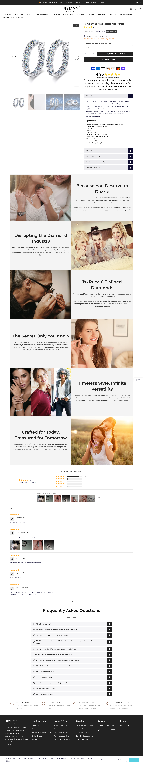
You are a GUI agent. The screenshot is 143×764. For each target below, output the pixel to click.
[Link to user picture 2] (27, 545)
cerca (5, 2)
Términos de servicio (61, 736)
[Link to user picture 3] (38, 545)
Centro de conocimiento (85, 725)
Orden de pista (37, 736)
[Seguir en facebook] (121, 725)
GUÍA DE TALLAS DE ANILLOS (13, 17)
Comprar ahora (108, 60)
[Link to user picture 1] (15, 545)
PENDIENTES (102, 15)
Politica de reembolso (62, 729)
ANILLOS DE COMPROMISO (24, 15)
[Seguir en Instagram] (125, 725)
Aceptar (134, 760)
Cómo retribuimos (83, 732)
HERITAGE (56, 15)
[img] (14, 515)
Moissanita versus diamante (86, 729)
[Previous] (14, 58)
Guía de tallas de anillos (84, 736)
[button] (60, 476)
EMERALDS (80, 15)
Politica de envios (60, 725)
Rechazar (121, 760)
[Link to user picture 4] (49, 545)
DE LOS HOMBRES (126, 15)
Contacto (35, 725)
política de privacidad (62, 740)
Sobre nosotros (37, 729)
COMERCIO (7, 15)
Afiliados (35, 740)
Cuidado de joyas (82, 740)
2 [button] (69, 602)
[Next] (77, 58)
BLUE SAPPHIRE (68, 15)
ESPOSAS (113, 15)
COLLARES (91, 15)
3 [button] (72, 602)
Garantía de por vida (61, 732)
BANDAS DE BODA (43, 15)
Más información (107, 760)
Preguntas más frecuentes (41, 732)
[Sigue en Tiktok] (129, 725)
